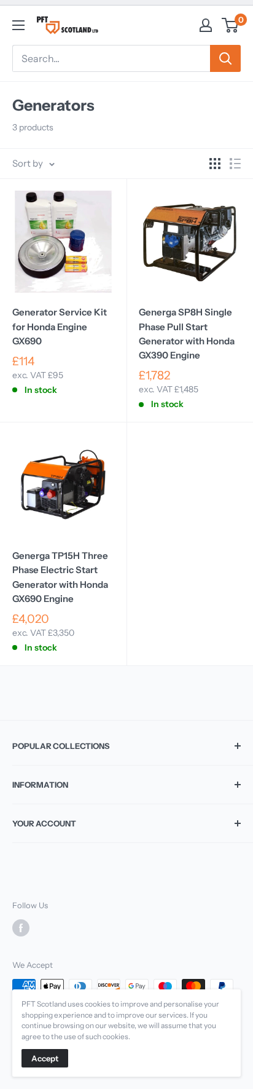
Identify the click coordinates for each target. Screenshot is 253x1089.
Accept (44, 1058)
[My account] (206, 25)
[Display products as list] (235, 163)
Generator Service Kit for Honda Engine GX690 (59, 326)
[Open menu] (18, 25)
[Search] (225, 58)
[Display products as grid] (214, 163)
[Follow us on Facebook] (20, 928)
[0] (230, 25)
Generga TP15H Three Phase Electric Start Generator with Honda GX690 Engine (60, 577)
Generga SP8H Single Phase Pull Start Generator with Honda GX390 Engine (187, 333)
